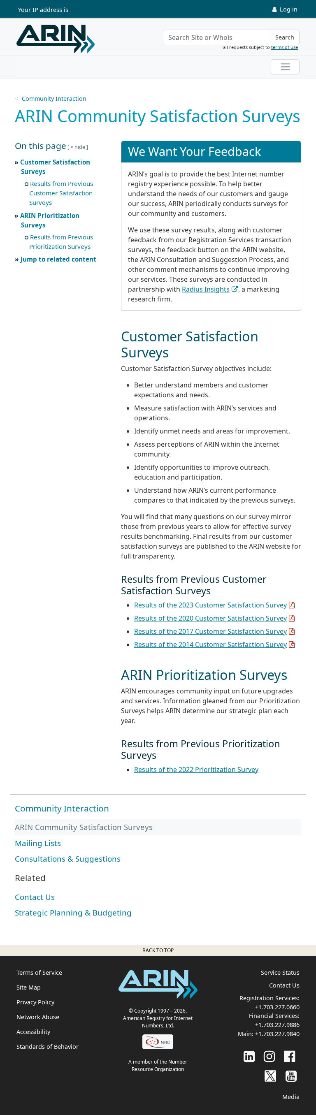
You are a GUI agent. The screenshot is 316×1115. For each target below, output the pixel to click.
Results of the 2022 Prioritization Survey (196, 769)
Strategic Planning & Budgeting (73, 912)
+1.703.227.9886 (277, 1025)
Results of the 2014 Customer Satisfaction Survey (210, 644)
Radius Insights (206, 289)
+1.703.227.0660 (277, 1007)
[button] (59, 146)
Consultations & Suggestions (68, 858)
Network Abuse (37, 1017)
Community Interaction (54, 98)
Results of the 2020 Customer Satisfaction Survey (210, 618)
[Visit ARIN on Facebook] (289, 1056)
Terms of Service (39, 972)
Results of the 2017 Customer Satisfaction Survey (210, 631)
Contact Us (35, 897)
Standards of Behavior (47, 1046)
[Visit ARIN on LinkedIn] (249, 1056)
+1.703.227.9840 (277, 1034)
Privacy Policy (35, 1002)
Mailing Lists (38, 843)
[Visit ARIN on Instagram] (269, 1056)
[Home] (55, 39)
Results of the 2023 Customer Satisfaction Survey (210, 605)
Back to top (158, 950)
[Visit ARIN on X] (270, 1076)
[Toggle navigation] (285, 66)
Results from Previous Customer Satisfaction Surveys (61, 192)
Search (284, 37)
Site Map (28, 987)
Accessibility (33, 1032)
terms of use (284, 47)
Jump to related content (58, 259)
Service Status (280, 972)
